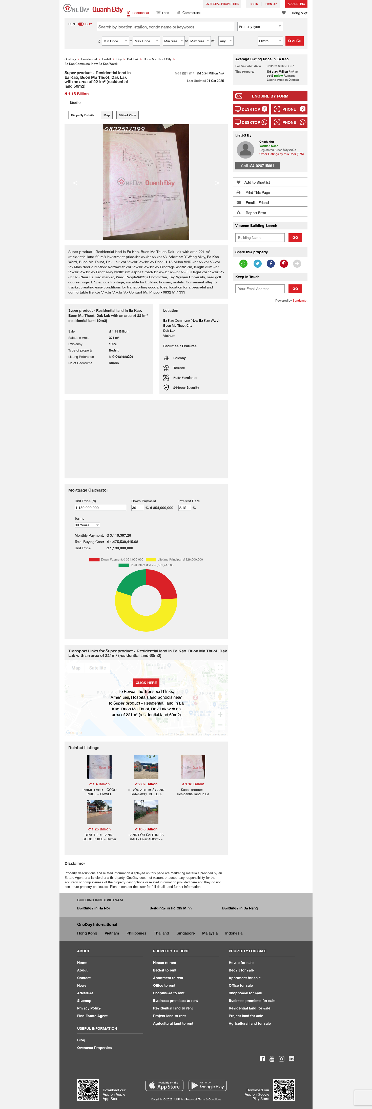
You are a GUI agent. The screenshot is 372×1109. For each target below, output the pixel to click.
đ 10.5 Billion (146, 829)
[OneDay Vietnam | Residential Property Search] (93, 8)
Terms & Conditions (209, 1099)
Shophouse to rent (168, 993)
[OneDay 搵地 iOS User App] (164, 1085)
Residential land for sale (249, 1008)
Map (107, 115)
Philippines (136, 933)
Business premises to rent (175, 1000)
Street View (127, 115)
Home (82, 962)
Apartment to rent (168, 978)
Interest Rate (189, 501)
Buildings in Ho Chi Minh (171, 908)
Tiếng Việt (299, 13)
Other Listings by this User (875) (281, 154)
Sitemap (84, 1000)
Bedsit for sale (241, 970)
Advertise (85, 993)
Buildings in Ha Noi (93, 908)
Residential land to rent (173, 1008)
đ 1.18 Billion (193, 784)
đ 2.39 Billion (146, 784)
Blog (81, 1040)
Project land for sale (246, 1016)
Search (294, 41)
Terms (79, 518)
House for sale (241, 962)
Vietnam (112, 933)
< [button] (75, 182)
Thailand (161, 933)
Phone (289, 109)
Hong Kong (87, 933)
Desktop (251, 109)
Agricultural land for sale (250, 1023)
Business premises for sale (252, 1000)
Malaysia (210, 933)
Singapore (186, 933)
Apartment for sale (245, 978)
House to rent (164, 962)
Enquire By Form (270, 96)
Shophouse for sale (245, 993)
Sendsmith (300, 300)
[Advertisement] (270, 384)
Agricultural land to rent (173, 1023)
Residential (140, 13)
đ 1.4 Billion (99, 784)
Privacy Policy (89, 1008)
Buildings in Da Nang (240, 908)
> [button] (217, 182)
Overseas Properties (222, 3)
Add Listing (296, 3)
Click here (146, 682)
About (82, 970)
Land (165, 13)
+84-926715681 (261, 165)
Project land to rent (169, 1016)
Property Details (82, 115)
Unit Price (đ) (85, 501)
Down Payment (143, 501)
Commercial (191, 13)
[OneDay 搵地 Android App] (208, 1085)
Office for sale (241, 985)
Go (295, 237)
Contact (84, 978)
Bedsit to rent (164, 970)
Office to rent (164, 985)
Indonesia (233, 933)
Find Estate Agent (92, 1016)
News (82, 985)
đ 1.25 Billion (99, 829)
